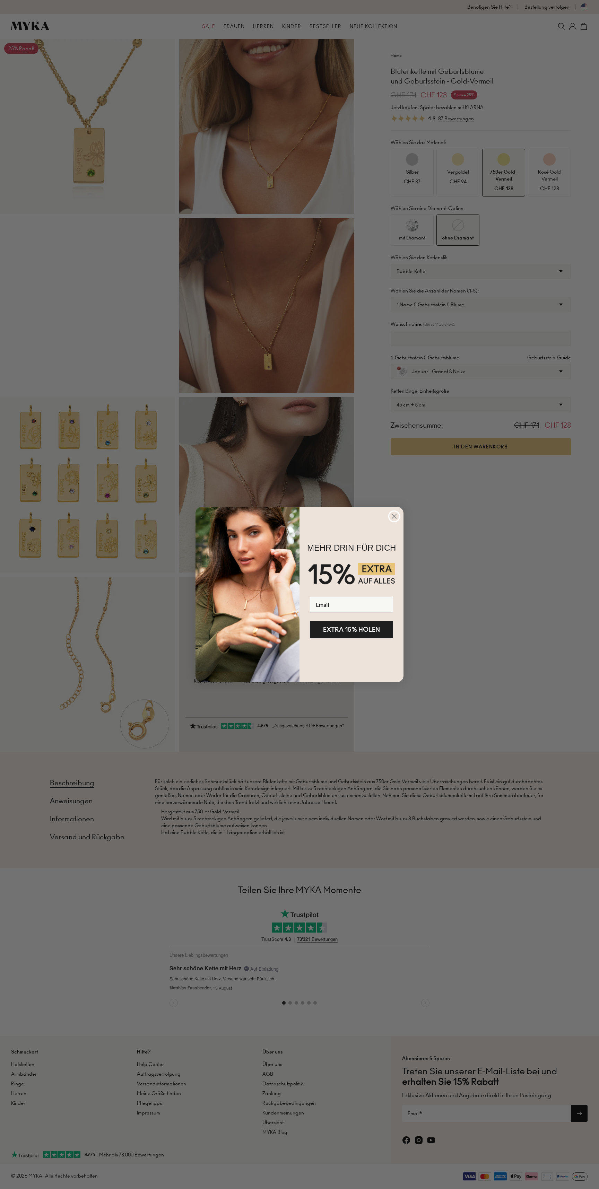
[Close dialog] (394, 516)
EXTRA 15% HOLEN (351, 629)
